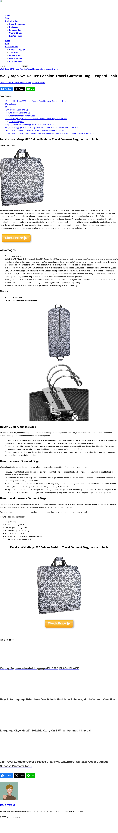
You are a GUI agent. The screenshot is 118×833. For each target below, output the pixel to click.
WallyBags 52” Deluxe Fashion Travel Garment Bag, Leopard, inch (29, 69)
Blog (7, 18)
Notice (8, 107)
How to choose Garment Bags (18, 113)
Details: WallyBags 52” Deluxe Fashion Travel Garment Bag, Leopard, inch (36, 101)
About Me (65, 822)
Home (7, 15)
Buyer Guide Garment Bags (17, 110)
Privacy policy (54, 822)
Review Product (11, 21)
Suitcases (13, 27)
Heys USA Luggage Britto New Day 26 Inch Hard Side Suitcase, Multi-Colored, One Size (41, 128)
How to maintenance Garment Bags (20, 116)
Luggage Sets (15, 30)
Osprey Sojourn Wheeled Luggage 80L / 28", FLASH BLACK (30, 125)
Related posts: (16, 122)
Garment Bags (15, 33)
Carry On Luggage (17, 24)
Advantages (10, 104)
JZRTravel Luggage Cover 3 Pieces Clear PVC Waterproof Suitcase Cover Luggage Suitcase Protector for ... (50, 133)
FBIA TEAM (14, 83)
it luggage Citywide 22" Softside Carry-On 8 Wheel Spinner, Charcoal (34, 130)
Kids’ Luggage (15, 36)
